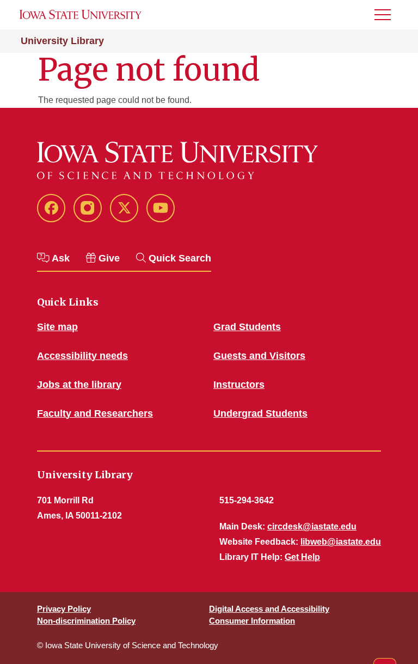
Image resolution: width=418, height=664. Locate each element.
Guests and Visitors (259, 355)
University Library (62, 40)
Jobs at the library (79, 384)
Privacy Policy (64, 608)
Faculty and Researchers (95, 413)
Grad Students (247, 326)
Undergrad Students (260, 413)
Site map (57, 326)
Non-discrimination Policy (86, 620)
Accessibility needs (82, 355)
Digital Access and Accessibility (269, 608)
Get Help (302, 557)
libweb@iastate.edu (340, 541)
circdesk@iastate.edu (311, 526)
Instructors (239, 384)
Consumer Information (252, 620)
